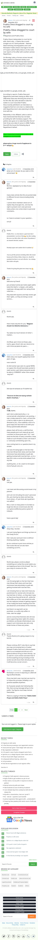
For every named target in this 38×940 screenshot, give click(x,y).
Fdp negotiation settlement (10, 750)
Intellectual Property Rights (21, 882)
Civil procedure (6, 761)
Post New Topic (19, 909)
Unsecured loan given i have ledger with (17, 852)
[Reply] (33, 177)
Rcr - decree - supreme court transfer (15, 797)
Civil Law (13, 875)
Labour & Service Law (24, 878)
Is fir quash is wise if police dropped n (16, 844)
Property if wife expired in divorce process (16, 776)
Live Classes (7, 7)
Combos (16, 7)
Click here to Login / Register (12, 729)
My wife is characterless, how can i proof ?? (17, 794)
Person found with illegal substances (13, 757)
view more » (33, 860)
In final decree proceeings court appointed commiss (17, 745)
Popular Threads (19, 906)
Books (23, 7)
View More (4, 767)
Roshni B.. (10, 20)
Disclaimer (32, 923)
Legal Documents (6, 882)
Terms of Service (24, 923)
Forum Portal (19, 900)
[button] (33, 21)
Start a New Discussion (19, 808)
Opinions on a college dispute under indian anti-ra (17, 754)
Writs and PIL (31, 7)
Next (26, 710)
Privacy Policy (15, 925)
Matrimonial (18, 9)
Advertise (16, 923)
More (26, 9)
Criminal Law (5, 878)
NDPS (10, 9)
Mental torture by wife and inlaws (14, 785)
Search (33, 864)
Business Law (5, 875)
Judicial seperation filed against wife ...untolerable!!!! (19, 799)
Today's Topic (19, 903)
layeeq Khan (9, 169)
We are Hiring (9, 923)
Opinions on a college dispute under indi (17, 840)
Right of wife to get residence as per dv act (17, 778)
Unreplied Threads (19, 812)
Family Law (14, 878)
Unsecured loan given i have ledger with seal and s (17, 747)
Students (20, 886)
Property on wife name (9, 743)
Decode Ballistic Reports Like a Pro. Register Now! (19, 13)
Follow (16, 154)
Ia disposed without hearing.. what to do (14, 759)
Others (27, 886)
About (3, 923)
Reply (7, 154)
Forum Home (19, 897)
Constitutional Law (23, 875)
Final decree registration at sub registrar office (16, 763)
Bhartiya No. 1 (10, 670)
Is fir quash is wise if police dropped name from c (17, 752)
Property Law (5, 886)
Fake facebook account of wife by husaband (17, 787)
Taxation (13, 886)
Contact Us (22, 925)
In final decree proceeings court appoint (17, 855)
